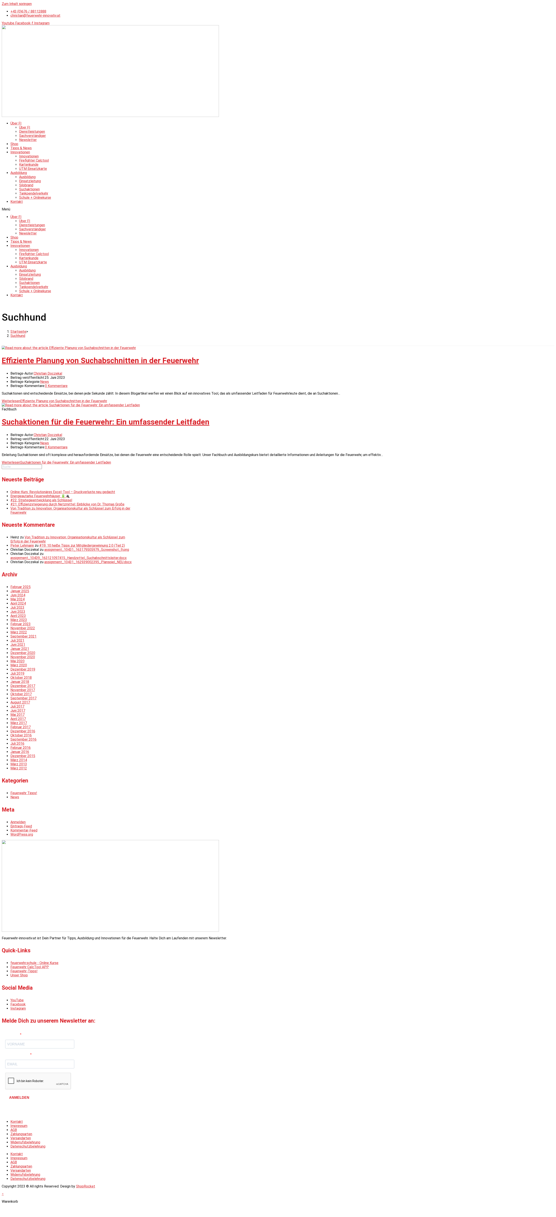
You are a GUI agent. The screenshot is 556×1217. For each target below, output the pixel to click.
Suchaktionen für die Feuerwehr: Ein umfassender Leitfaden (105, 422)
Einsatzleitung (30, 181)
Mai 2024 (17, 599)
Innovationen (20, 152)
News (44, 382)
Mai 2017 (17, 715)
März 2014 (18, 760)
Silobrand (26, 185)
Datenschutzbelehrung (27, 1146)
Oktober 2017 (21, 694)
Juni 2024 (17, 595)
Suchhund (17, 336)
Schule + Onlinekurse (35, 197)
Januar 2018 (19, 682)
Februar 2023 (20, 624)
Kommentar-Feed (23, 830)
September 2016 (23, 739)
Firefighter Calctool (34, 160)
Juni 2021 (17, 645)
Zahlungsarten (21, 1134)
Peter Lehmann (22, 545)
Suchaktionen (29, 189)
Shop (14, 144)
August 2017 (20, 702)
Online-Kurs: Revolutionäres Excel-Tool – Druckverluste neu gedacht (62, 492)
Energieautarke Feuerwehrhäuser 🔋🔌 (40, 496)
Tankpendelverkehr (33, 193)
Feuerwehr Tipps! (23, 793)
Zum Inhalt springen (17, 4)
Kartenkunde (28, 164)
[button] (278, 209)
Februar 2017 (20, 727)
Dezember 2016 (22, 731)
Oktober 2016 (21, 735)
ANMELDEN (19, 1097)
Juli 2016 (17, 743)
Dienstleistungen (32, 132)
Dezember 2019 (22, 669)
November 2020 (22, 657)
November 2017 (22, 690)
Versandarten (20, 1138)
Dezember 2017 (22, 686)
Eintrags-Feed (21, 826)
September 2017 (23, 698)
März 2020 (18, 665)
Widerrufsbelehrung (25, 1142)
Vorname (12, 1035)
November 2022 (22, 628)
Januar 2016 (19, 752)
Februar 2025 (20, 587)
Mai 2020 (17, 661)
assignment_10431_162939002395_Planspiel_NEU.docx (88, 562)
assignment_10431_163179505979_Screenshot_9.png (86, 550)
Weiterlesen (54, 401)
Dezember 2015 (22, 756)
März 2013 (18, 764)
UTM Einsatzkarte (33, 169)
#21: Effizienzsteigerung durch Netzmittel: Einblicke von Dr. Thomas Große (67, 504)
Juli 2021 (17, 640)
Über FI (16, 123)
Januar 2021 (19, 649)
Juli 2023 (17, 607)
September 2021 (23, 636)
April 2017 (18, 719)
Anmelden (18, 822)
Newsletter (28, 140)
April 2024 (18, 603)
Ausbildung (18, 173)
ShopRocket (85, 1186)
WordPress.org (21, 834)
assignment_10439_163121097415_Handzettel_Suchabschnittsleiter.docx (68, 558)
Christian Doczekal (48, 373)
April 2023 (18, 616)
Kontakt (16, 202)
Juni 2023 (17, 612)
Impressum (18, 1126)
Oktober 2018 (21, 678)
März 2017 (18, 723)
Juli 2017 (17, 706)
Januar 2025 (19, 591)
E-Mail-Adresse (17, 1054)
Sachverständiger (32, 136)
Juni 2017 (17, 711)
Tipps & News (21, 148)
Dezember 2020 (22, 653)
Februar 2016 (20, 748)
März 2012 (18, 768)
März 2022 (18, 632)
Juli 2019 (17, 673)
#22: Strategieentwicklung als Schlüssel (41, 500)
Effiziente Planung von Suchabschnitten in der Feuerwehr (100, 360)
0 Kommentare (56, 386)
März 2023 (18, 620)
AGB (13, 1130)
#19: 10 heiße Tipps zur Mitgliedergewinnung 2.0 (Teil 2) (82, 545)
